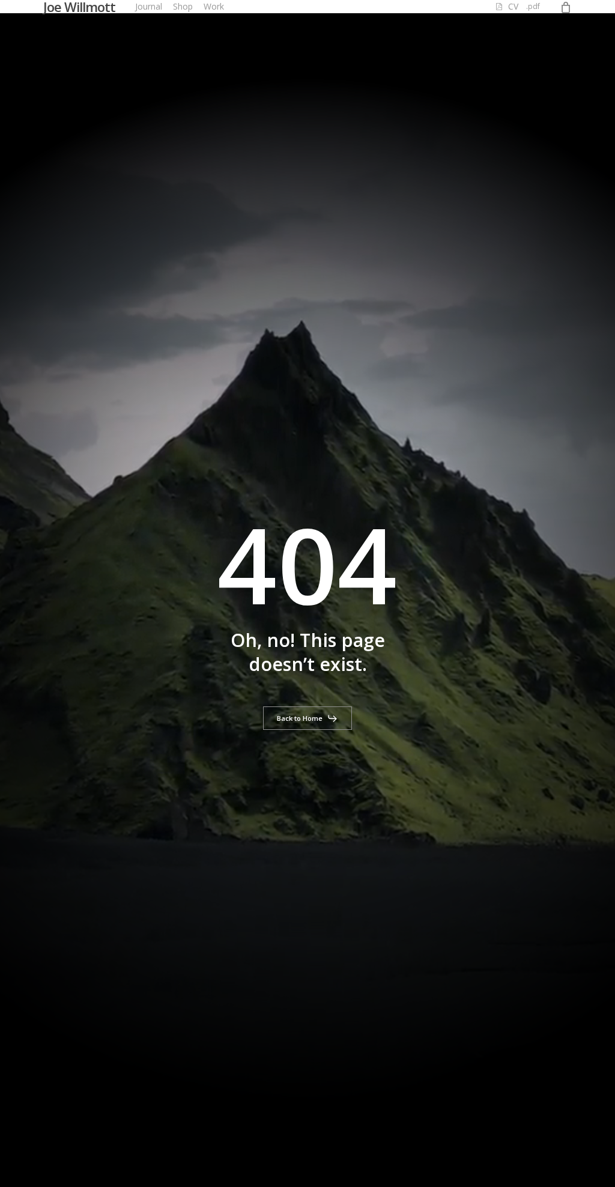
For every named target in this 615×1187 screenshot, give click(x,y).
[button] (307, 718)
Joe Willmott (79, 6)
